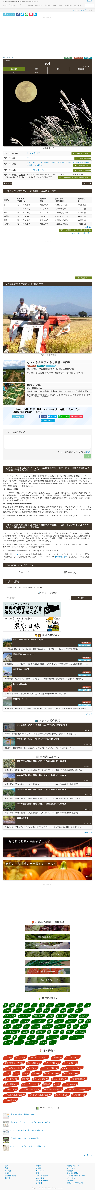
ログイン (90, 5)
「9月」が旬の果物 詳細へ (82, 170)
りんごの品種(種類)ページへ (47, 928)
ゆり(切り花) (32, 1068)
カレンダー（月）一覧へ (81, 233)
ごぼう (50, 1005)
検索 (82, 598)
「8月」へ (8, 183)
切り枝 (16, 1073)
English (89, 1)
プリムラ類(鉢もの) (59, 1079)
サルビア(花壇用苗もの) (52, 1089)
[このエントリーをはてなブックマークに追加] (35, 14)
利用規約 (70, 1171)
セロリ (78, 1010)
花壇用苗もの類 (11, 1089)
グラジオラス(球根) (70, 1073)
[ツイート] (22, 14)
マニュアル (40, 1178)
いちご (22, 1037)
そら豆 (43, 1042)
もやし (52, 1042)
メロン (31, 1037)
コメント (39, 1183)
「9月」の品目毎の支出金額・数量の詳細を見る (75, 230)
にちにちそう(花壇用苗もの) (40, 1095)
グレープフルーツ (12, 1032)
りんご (29, 170)
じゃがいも (31, 153)
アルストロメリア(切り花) (72, 1068)
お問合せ (70, 1181)
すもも (69, 1032)
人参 (33, 162)
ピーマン (24, 1021)
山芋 (88, 1021)
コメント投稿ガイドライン (77, 1176)
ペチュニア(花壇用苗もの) (15, 1095)
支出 (36, 73)
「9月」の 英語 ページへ (83, 278)
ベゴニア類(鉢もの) (78, 1079)
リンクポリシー (73, 1178)
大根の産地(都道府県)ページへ (47, 945)
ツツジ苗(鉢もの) (79, 1095)
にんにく (30, 165)
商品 (60, 5)
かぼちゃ (75, 162)
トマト (14, 1021)
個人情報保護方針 (73, 1173)
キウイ (64, 1037)
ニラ (70, 1010)
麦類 (12, 1005)
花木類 (56, 1084)
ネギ (59, 162)
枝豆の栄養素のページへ (47, 937)
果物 (75, 1026)
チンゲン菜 (66, 162)
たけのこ (60, 1005)
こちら (88, 452)
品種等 (38, 1166)
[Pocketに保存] (31, 14)
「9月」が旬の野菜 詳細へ (82, 165)
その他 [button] (77, 5)
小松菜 (46, 162)
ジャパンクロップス (13, 5)
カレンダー (83, 10)
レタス (50, 1016)
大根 (28, 162)
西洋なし (40, 1032)
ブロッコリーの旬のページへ (47, 954)
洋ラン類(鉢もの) (11, 1084)
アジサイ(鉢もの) (61, 1095)
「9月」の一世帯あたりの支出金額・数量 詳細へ (75, 177)
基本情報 (14, 69)
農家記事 (68, 5)
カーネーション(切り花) (38, 1057)
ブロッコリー (38, 1016)
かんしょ (59, 1021)
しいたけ (35, 1026)
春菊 (63, 1010)
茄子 (81, 162)
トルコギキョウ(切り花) (14, 1068)
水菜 (87, 1005)
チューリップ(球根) (51, 1073)
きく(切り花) (20, 1057)
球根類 (25, 1073)
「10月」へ (86, 183)
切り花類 (8, 1057)
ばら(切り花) (57, 1057)
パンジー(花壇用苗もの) (30, 1089)
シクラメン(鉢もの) (40, 1079)
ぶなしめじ (60, 1026)
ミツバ (54, 1010)
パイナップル (52, 1037)
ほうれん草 (29, 1010)
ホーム (75, 10)
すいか (40, 1037)
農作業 (38, 1168)
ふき (46, 1010)
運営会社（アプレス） (75, 1183)
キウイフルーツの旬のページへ (47, 980)
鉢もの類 (25, 1079)
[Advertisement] (47, 35)
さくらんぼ (80, 1032)
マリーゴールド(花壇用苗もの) (78, 1089)
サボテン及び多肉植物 (30, 1084)
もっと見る (87, 714)
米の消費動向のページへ (47, 989)
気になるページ (42, 1181)
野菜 (19, 1005)
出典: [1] (88, 227)
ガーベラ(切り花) (70, 1063)
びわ (55, 1032)
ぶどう (38, 170)
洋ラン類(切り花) (34, 1063)
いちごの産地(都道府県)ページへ (47, 971)
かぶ (34, 1005)
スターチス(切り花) (52, 1063)
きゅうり (73, 1016)
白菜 (80, 1005)
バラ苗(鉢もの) (10, 1100)
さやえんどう (31, 1042)
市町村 (47, 5)
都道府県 (38, 5)
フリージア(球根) (11, 1079)
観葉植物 (46, 1084)
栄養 (37, 1173)
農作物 (30, 5)
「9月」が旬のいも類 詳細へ (81, 153)
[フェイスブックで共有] (18, 14)
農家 (54, 5)
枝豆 (50, 1021)
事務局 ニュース (73, 1166)
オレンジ (8, 1042)
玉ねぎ (86, 162)
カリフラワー (24, 1016)
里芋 (38, 153)
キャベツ (53, 162)
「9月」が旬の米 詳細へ (83, 158)
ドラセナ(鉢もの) (70, 1084)
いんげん (38, 165)
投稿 (87, 456)
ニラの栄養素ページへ (47, 963)
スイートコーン (77, 1037)
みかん (84, 1026)
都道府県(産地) (10, 1176)
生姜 (26, 1026)
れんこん (39, 162)
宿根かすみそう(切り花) (14, 1063)
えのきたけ (47, 1026)
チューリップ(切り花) (49, 1068)
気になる (10, 14)
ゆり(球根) (36, 1073)
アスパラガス (10, 1016)
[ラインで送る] (26, 14)
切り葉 (7, 1073)
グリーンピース (38, 1021)
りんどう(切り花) (72, 1057)
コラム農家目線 (42, 1176)
